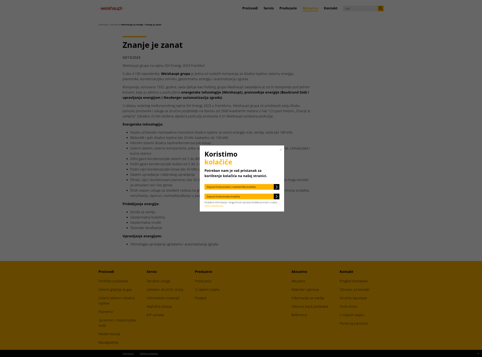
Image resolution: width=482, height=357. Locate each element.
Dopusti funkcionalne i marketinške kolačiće (231, 187)
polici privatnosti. (213, 205)
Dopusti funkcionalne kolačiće (223, 196)
